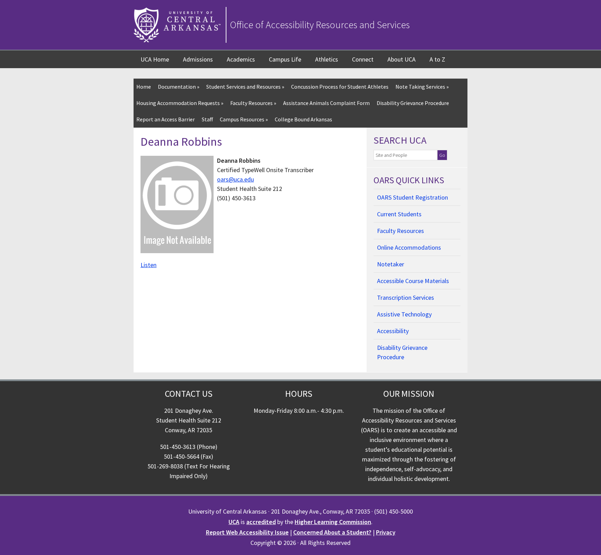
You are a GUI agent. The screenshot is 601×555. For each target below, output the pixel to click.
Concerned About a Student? (332, 532)
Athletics (326, 59)
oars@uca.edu (235, 179)
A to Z (437, 59)
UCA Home (155, 59)
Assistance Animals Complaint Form (326, 102)
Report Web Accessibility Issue (247, 532)
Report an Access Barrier (165, 119)
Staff (207, 119)
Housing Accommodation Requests (179, 102)
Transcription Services (405, 297)
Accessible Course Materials (413, 281)
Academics (241, 59)
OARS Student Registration (412, 197)
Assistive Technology (404, 314)
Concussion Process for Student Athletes (339, 86)
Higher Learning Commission (333, 522)
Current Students (399, 214)
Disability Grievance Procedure (413, 102)
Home (143, 86)
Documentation (178, 86)
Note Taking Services (422, 86)
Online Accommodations (409, 247)
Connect (363, 59)
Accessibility (393, 331)
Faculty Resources (253, 102)
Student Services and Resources (245, 86)
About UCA (401, 59)
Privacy (385, 532)
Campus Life (285, 59)
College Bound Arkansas (303, 119)
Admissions (198, 59)
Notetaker (390, 264)
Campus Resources (244, 119)
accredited (261, 522)
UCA (234, 522)
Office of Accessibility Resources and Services (320, 24)
